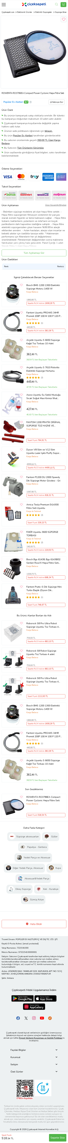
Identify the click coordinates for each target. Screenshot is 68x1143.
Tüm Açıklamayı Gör (34, 252)
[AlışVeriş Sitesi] (63, 4)
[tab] (34, 1050)
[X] (26, 1018)
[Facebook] (18, 1018)
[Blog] (50, 1018)
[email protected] (30, 943)
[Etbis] (25, 1089)
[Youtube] (42, 1018)
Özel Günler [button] (17, 1071)
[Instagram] (34, 1018)
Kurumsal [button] (15, 1057)
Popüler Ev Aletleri (13, 102)
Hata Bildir (35, 924)
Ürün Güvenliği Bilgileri (55, 205)
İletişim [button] (14, 1064)
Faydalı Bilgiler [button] (18, 1050)
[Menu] (4, 4)
